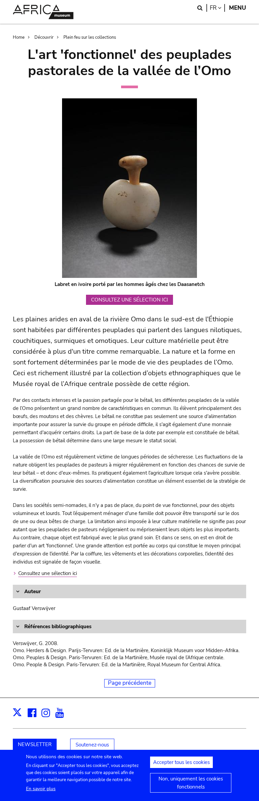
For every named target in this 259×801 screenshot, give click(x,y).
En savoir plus (41, 788)
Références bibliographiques (57, 626)
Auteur (32, 591)
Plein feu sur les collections (89, 37)
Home (19, 37)
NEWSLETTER (35, 744)
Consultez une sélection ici (47, 573)
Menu (237, 8)
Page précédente (129, 683)
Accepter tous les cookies (181, 762)
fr (217, 8)
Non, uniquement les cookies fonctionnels (191, 782)
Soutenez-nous (92, 744)
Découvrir (44, 37)
